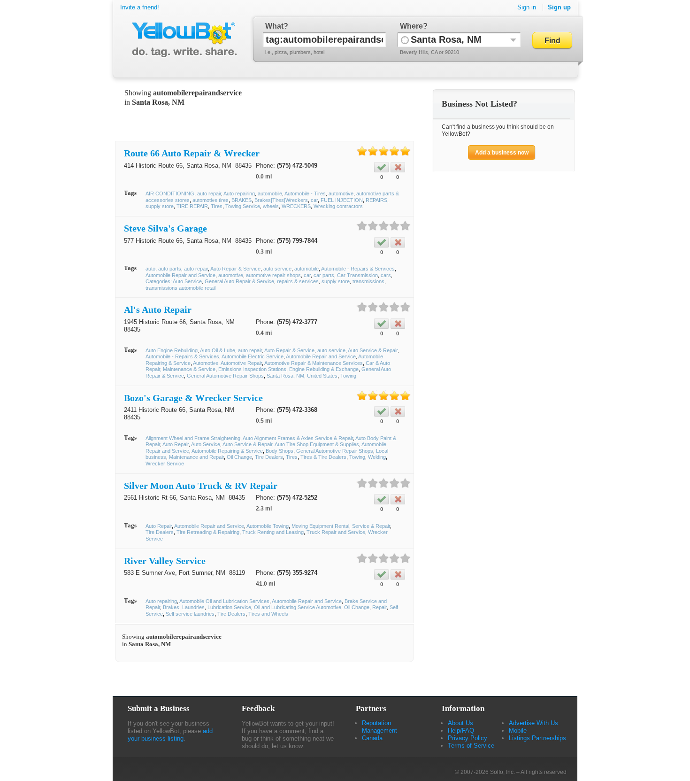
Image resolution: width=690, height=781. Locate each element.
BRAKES (241, 200)
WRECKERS (296, 206)
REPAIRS (376, 200)
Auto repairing (239, 193)
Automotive (205, 363)
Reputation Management (379, 726)
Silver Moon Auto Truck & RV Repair (200, 485)
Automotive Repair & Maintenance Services (313, 363)
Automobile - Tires (305, 193)
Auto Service (205, 444)
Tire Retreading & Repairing (207, 532)
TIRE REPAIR (192, 206)
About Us (460, 723)
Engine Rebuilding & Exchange (324, 369)
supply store (160, 206)
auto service (277, 268)
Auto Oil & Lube (217, 350)
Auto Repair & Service (235, 268)
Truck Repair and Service (336, 532)
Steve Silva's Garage (165, 228)
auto (150, 268)
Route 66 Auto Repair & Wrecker (192, 153)
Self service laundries (190, 614)
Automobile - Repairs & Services (358, 268)
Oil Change (239, 457)
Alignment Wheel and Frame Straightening (193, 438)
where (411, 26)
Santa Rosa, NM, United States (302, 376)
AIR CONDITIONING (170, 193)
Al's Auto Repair (158, 309)
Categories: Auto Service (174, 281)
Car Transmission (357, 275)
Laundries (193, 607)
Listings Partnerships (537, 738)
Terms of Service (471, 745)
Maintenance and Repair (196, 457)
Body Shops (279, 451)
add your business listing (170, 734)
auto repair (209, 193)
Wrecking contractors (338, 206)
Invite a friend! (139, 7)
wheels (271, 206)
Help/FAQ (461, 730)
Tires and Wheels (268, 614)
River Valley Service (165, 561)
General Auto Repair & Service (239, 281)
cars (386, 275)
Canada (372, 738)
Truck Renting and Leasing (273, 532)
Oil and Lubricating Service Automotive (297, 607)
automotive (341, 193)
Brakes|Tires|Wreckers (281, 200)
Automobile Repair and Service (180, 275)
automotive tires (210, 200)
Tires (216, 206)
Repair (379, 607)
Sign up (559, 7)
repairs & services (298, 281)
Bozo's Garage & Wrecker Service (193, 398)
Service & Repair (371, 526)
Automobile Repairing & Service (227, 451)
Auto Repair (175, 444)
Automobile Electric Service (253, 356)
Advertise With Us (533, 723)
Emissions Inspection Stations (252, 369)
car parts (324, 275)
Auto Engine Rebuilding (172, 350)
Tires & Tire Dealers (323, 457)
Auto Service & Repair (373, 350)
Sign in (526, 7)
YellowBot (182, 40)
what (274, 26)
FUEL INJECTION (342, 200)
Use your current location (405, 40)
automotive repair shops (273, 275)
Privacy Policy (467, 738)
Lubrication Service (229, 607)
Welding (377, 457)
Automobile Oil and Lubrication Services (224, 601)
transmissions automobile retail (180, 288)
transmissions (368, 281)
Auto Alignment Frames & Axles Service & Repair (298, 438)
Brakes (171, 607)
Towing (348, 376)
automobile (270, 193)
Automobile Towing (267, 526)
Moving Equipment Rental (320, 526)
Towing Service (242, 206)
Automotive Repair (241, 363)
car (314, 200)
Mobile (518, 730)
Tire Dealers (269, 457)
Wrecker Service (165, 463)
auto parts (169, 268)
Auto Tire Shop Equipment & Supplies (317, 444)
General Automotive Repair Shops (225, 376)
